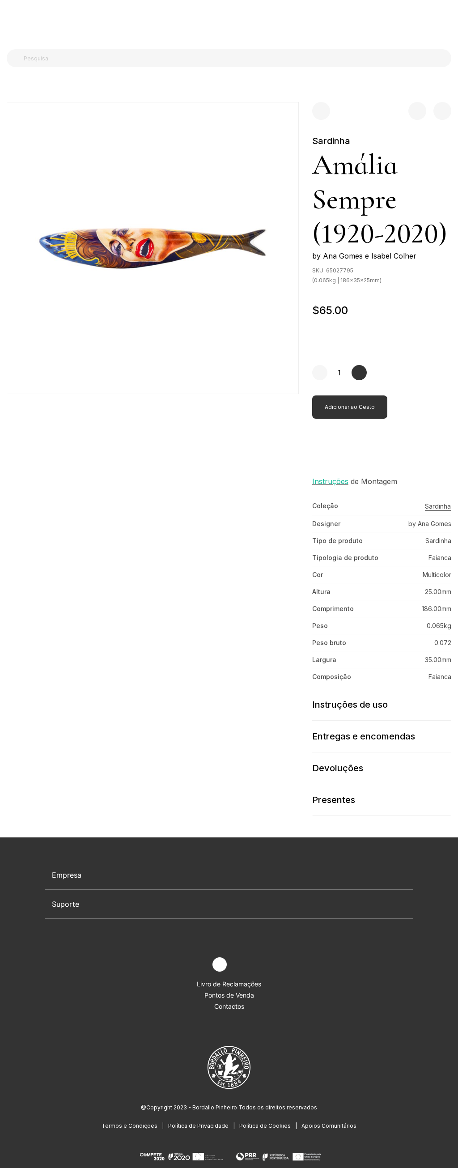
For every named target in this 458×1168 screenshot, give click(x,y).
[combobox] (234, 58)
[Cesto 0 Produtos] (447, 21)
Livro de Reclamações (229, 984)
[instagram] (219, 964)
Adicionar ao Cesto (350, 406)
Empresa (66, 875)
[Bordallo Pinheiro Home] (227, 22)
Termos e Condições (129, 1125)
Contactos (229, 1006)
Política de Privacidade (198, 1125)
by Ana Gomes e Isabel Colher (364, 255)
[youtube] (240, 964)
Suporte (65, 904)
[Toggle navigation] (12, 21)
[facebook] (198, 964)
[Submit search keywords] (16, 58)
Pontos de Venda (229, 995)
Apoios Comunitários (328, 1125)
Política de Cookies (265, 1125)
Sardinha (331, 141)
